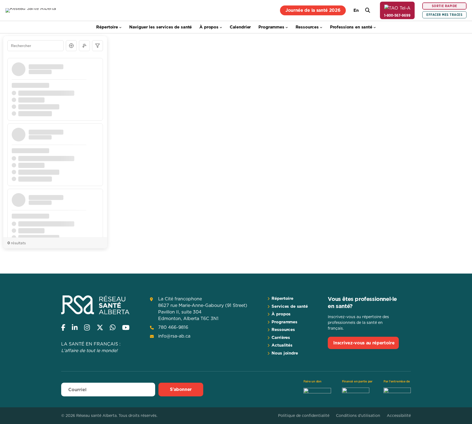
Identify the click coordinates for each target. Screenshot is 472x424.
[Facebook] (63, 327)
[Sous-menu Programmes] (286, 27)
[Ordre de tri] (84, 45)
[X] (100, 327)
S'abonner (181, 389)
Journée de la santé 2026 (312, 10)
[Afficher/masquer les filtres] (97, 45)
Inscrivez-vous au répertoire (363, 343)
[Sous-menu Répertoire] (120, 27)
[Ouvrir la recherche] (367, 10)
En (356, 10)
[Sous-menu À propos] (221, 27)
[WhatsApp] (113, 327)
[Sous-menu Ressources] (321, 27)
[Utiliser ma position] (71, 45)
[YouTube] (125, 327)
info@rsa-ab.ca (174, 336)
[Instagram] (87, 327)
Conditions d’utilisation (358, 415)
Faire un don (312, 381)
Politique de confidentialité (303, 415)
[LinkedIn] (75, 327)
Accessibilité (399, 415)
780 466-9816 (173, 327)
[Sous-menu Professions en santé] (374, 27)
